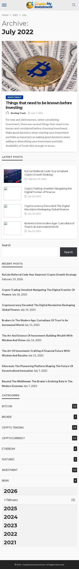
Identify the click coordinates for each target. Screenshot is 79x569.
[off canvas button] (4, 5)
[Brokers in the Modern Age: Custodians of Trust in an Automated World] (12, 228)
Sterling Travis (18, 113)
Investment (14, 97)
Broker (7, 416)
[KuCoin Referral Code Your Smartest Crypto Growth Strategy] (12, 176)
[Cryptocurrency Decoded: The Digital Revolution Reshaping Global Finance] (12, 211)
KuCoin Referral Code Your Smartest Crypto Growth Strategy (46, 173)
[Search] (74, 5)
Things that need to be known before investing (39, 105)
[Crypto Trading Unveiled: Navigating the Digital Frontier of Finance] (12, 193)
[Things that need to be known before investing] (39, 66)
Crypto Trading (13, 427)
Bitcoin (7, 406)
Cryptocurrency (13, 438)
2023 (10, 525)
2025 (10, 508)
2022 (10, 534)
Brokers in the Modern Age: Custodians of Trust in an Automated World (49, 225)
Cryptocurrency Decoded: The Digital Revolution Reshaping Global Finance (47, 207)
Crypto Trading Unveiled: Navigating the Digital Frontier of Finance (48, 190)
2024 (11, 517)
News (5, 480)
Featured (8, 459)
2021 (10, 542)
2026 (10, 491)
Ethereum (8, 448)
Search (6, 245)
